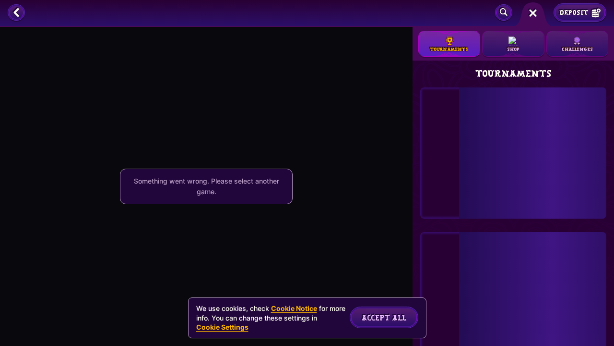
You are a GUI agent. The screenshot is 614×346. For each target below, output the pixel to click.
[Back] (16, 13)
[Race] (533, 13)
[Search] (503, 13)
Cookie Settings (222, 327)
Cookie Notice (294, 308)
